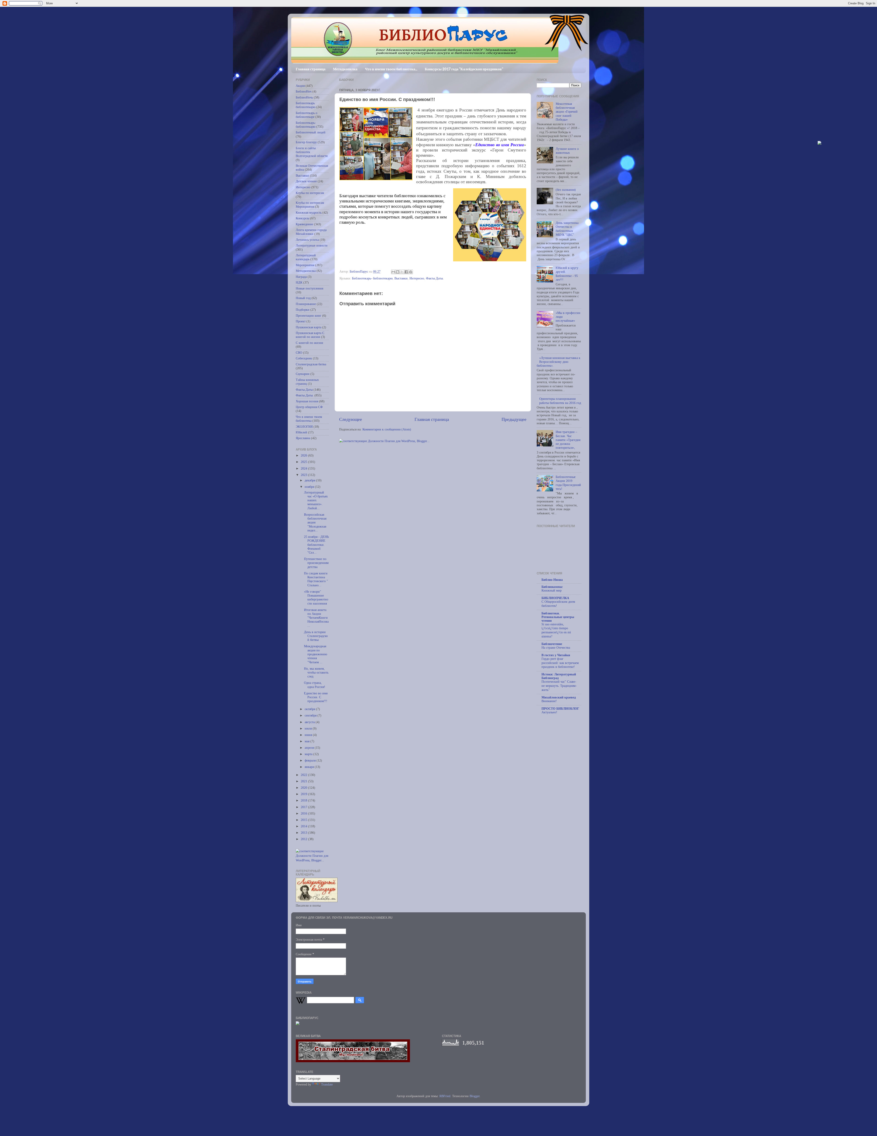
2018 (304, 800)
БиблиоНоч (304, 91)
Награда (301, 277)
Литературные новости (312, 245)
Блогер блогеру (306, 142)
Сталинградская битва (311, 364)
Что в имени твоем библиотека (309, 418)
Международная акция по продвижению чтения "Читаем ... (315, 654)
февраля (311, 760)
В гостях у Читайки (556, 655)
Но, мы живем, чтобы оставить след (316, 672)
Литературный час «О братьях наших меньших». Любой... (316, 500)
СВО (299, 352)
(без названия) (566, 189)
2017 (304, 807)
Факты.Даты (304, 389)
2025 (304, 462)
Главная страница (310, 69)
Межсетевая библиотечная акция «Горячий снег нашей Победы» (567, 111)
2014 (304, 826)
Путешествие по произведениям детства (316, 563)
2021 (304, 781)
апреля (310, 747)
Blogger (475, 1096)
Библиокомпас (552, 587)
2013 (304, 832)
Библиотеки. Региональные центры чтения (558, 616)
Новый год (303, 298)
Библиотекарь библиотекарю (305, 105)
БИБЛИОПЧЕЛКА (555, 598)
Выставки (401, 278)
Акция (300, 86)
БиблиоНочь (304, 97)
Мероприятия (305, 265)
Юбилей (301, 432)
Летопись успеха (307, 240)
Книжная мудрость (309, 212)
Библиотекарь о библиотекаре (306, 115)
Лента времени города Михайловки (311, 232)
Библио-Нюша (552, 579)
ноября (310, 486)
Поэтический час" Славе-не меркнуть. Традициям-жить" (559, 686)
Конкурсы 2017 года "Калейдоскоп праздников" (464, 69)
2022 (304, 775)
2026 (304, 455)
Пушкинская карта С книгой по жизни (310, 335)
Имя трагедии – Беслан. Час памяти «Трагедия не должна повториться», (568, 439)
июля (309, 728)
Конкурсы (302, 218)
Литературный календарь (306, 257)
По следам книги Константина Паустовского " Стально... (316, 579)
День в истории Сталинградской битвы (316, 636)
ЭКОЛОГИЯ (304, 426)
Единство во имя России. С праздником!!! (316, 697)
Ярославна (303, 438)
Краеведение (304, 224)
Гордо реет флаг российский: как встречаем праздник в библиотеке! (560, 663)
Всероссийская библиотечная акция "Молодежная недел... (315, 522)
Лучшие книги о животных (567, 150)
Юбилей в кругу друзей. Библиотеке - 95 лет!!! (567, 273)
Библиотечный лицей (310, 132)
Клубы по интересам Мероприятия (310, 204)
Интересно (416, 278)
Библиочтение (552, 644)
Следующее (350, 419)
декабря (310, 480)
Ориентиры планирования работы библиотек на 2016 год (560, 400)
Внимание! (549, 701)
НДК (299, 282)
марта (309, 754)
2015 (304, 820)
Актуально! (549, 712)
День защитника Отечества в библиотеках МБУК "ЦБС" (567, 228)
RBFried (444, 1096)
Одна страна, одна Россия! (314, 684)
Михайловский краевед (559, 697)
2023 (304, 475)
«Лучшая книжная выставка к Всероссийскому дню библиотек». (558, 362)
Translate (327, 1084)
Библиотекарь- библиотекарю (372, 278)
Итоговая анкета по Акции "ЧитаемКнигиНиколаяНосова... (316, 617)
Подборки (302, 309)
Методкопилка (345, 69)
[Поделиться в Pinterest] (410, 272)
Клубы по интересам (310, 193)
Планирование (306, 304)
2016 (304, 813)
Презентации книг (308, 315)
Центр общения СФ (309, 407)
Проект (301, 321)
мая (307, 741)
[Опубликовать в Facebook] (406, 272)
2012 (304, 839)
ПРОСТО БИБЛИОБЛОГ (560, 708)
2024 (304, 468)
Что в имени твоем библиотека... (391, 69)
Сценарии (302, 374)
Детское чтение (306, 181)
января (310, 767)
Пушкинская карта (308, 327)
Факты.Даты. (435, 278)
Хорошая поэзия (307, 401)
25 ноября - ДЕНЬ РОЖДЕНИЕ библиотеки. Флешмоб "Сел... (316, 544)
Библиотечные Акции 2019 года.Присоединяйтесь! (568, 483)
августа (310, 722)
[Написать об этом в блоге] (397, 272)
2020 (304, 787)
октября (310, 709)
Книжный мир (552, 590)
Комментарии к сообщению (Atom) (386, 429)
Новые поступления (309, 288)
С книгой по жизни (309, 343)
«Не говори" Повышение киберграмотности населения (316, 597)
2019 (304, 794)
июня (309, 735)
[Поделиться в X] (402, 272)
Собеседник (304, 358)
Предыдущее (514, 419)
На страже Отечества (556, 647)
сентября (311, 715)
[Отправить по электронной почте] (393, 272)
